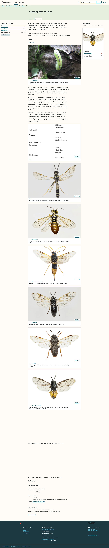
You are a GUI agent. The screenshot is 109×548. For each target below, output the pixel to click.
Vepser (23, 5)
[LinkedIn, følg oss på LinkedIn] (94, 530)
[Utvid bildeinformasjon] (30, 80)
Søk (99, 2)
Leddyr (15, 5)
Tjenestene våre (26, 531)
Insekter (19, 5)
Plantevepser (88, 53)
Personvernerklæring (5, 546)
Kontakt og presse (26, 533)
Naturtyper (21, 2)
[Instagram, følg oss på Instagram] (91, 530)
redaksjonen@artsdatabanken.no (48, 529)
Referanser (31, 42)
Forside (3, 5)
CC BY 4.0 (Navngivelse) (39, 501)
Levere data (29, 546)
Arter (16, 2)
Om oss (24, 529)
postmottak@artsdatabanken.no (48, 539)
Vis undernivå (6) (6, 34)
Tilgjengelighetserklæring (15, 546)
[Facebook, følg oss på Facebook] (89, 530)
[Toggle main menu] (105, 2)
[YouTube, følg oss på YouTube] (96, 530)
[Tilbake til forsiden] (6, 2)
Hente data (23, 546)
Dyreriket (11, 5)
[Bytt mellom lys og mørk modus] (79, 2)
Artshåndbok (86, 23)
